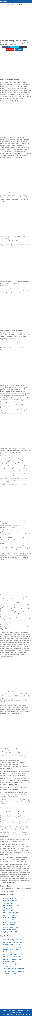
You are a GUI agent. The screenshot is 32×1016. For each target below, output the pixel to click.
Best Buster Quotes (9, 952)
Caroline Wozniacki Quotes (11, 905)
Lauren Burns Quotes (9, 922)
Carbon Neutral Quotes (10, 954)
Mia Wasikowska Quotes (10, 927)
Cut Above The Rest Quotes (11, 956)
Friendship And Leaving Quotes (12, 947)
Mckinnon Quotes (8, 961)
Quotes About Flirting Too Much (12, 942)
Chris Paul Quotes (8, 910)
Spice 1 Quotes (8, 966)
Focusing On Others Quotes (11, 944)
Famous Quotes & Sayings (20, 1010)
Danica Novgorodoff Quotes (11, 912)
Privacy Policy (6, 1014)
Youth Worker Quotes (9, 973)
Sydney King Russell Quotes (11, 932)
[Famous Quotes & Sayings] (3, 2)
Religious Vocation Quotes (11, 964)
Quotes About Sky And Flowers (12, 940)
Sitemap (27, 1014)
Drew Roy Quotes (8, 915)
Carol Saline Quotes (9, 903)
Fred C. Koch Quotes (9, 917)
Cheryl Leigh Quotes (9, 908)
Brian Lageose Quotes (10, 900)
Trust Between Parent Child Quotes (13, 971)
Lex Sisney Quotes (9, 924)
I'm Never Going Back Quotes (12, 959)
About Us (14, 1014)
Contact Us (21, 1014)
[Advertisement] (16, 21)
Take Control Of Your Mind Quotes (13, 968)
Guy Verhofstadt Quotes (10, 920)
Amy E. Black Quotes (9, 898)
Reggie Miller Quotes (9, 929)
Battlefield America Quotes (11, 949)
